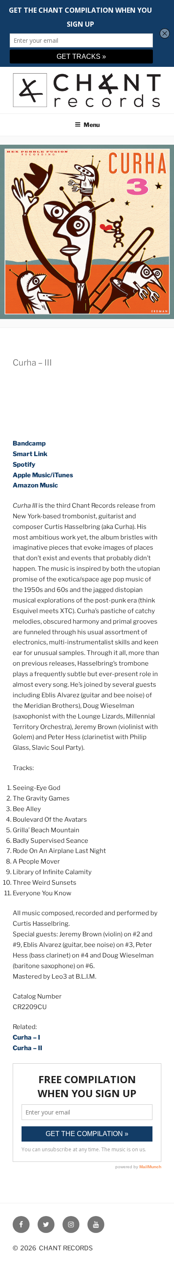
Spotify (24, 464)
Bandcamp (29, 443)
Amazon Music (35, 485)
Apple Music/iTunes (43, 475)
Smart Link (30, 454)
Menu (92, 124)
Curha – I (26, 1037)
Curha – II (27, 1048)
